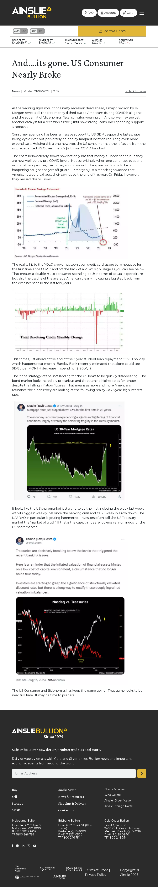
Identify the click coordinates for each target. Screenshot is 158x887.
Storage (17, 803)
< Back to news (135, 91)
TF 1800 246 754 (23, 834)
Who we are (112, 795)
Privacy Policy (95, 875)
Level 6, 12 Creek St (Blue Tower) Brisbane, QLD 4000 (75, 828)
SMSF (16, 810)
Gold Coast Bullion (116, 820)
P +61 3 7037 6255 (24, 831)
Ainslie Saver (67, 790)
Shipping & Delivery (72, 803)
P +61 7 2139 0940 (116, 834)
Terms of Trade (96, 870)
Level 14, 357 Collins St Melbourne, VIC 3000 (27, 827)
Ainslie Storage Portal (118, 806)
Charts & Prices (114, 31)
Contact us (66, 810)
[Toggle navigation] (141, 12)
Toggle (20, 31)
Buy (14, 790)
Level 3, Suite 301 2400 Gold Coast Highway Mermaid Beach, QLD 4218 (122, 828)
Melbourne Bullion (24, 820)
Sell (14, 797)
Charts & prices (114, 789)
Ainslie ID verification (118, 800)
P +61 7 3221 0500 (70, 834)
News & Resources (71, 797)
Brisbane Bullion (69, 820)
